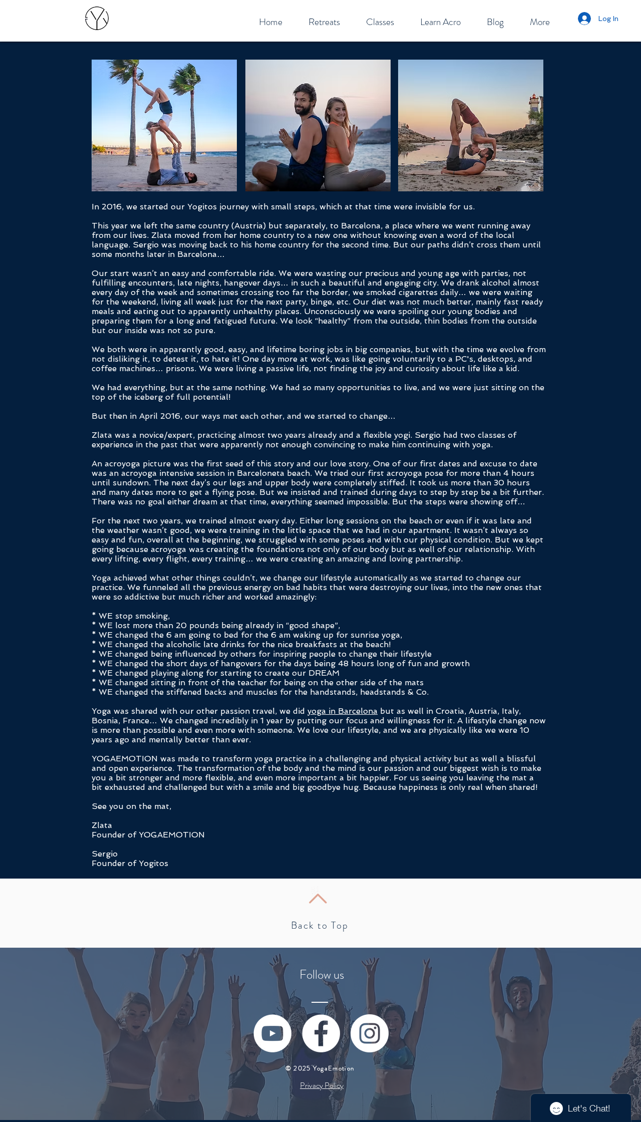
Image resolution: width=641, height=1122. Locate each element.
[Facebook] (321, 1033)
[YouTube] (272, 1033)
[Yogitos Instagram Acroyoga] (370, 1033)
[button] (324, 22)
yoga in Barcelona (342, 711)
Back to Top (320, 925)
